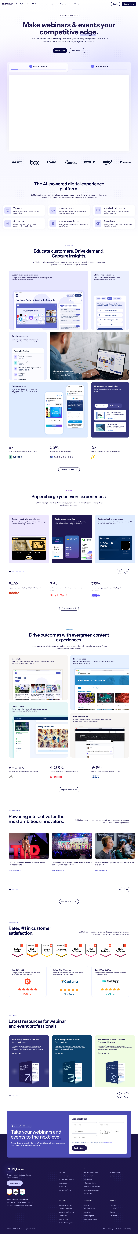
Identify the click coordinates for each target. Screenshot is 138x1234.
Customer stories (116, 1176)
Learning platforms (65, 1190)
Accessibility (127, 1229)
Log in (115, 4)
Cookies (118, 1229)
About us (113, 1205)
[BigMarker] (7, 4)
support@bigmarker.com (23, 1202)
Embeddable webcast (91, 1190)
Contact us (113, 1216)
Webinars (62, 1172)
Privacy (110, 1229)
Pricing (76, 4)
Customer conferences (66, 1212)
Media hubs (62, 1187)
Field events (63, 1216)
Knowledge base (89, 1216)
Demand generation (65, 1205)
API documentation (90, 1219)
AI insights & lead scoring (92, 1187)
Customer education (65, 1209)
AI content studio (90, 1183)
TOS (98, 1229)
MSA (104, 1229)
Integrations (88, 1194)
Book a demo (129, 4)
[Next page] (126, 571)
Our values (113, 1209)
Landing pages (63, 1183)
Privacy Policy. (107, 1142)
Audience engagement (91, 1172)
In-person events (64, 1176)
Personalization (89, 1176)
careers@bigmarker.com (23, 1205)
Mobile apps (88, 1179)
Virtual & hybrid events (66, 1179)
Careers (112, 1212)
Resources (87, 1212)
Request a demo (89, 1209)
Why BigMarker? (22, 4)
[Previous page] (119, 571)
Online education (64, 1219)
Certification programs (66, 1223)
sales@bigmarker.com (20, 1200)
